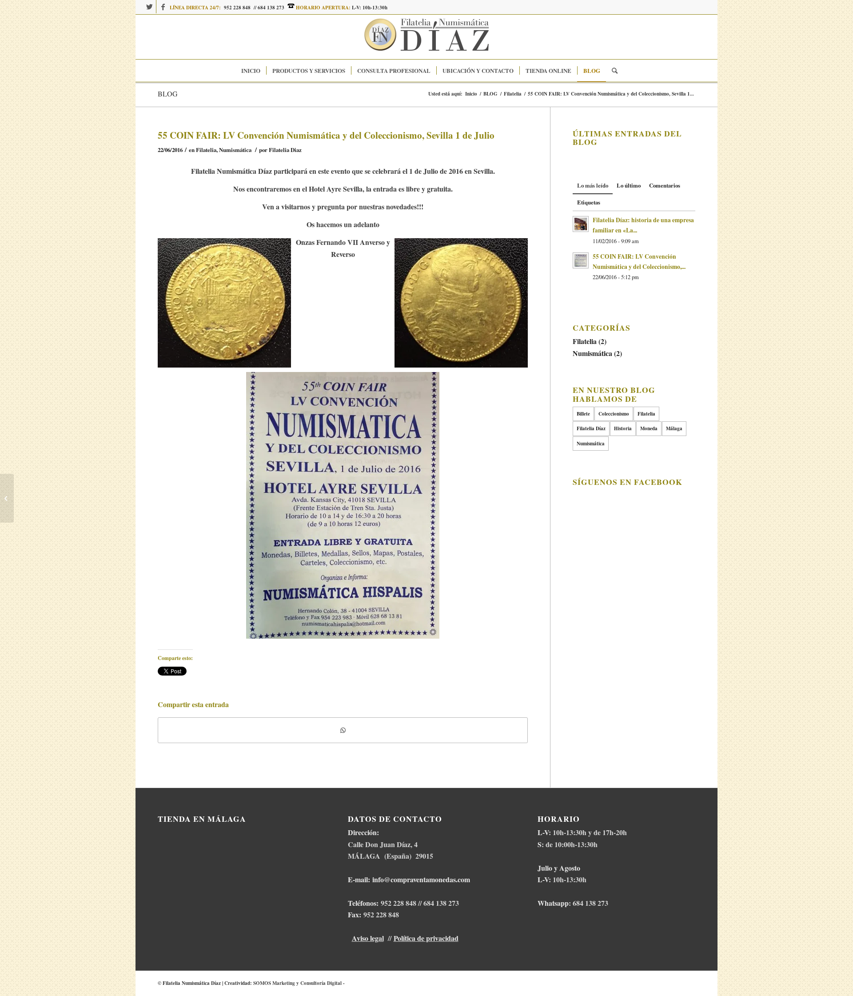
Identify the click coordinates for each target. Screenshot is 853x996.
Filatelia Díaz (591, 428)
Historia (623, 428)
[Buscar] (612, 71)
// (256, 7)
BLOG (168, 93)
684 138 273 (271, 7)
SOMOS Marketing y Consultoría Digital (297, 983)
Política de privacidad (426, 938)
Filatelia (206, 150)
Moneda (649, 428)
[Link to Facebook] (163, 6)
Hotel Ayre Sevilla (336, 189)
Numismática (235, 150)
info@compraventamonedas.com (421, 879)
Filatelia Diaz (285, 150)
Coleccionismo (613, 413)
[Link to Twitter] (149, 6)
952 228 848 (237, 7)
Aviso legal (368, 938)
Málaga (674, 428)
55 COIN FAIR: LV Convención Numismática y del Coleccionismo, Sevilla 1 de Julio (326, 135)
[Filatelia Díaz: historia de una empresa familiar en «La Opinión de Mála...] (7, 498)
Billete (583, 413)
